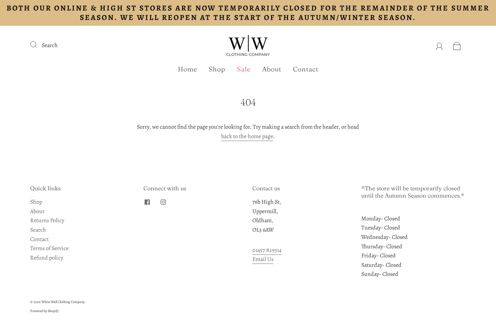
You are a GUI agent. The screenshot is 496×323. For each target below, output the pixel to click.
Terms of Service (49, 248)
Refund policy (46, 258)
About (271, 69)
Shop (217, 69)
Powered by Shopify (44, 310)
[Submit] (38, 45)
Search (50, 45)
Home (187, 69)
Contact (305, 69)
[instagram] (163, 202)
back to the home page (247, 136)
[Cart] (457, 45)
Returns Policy (47, 220)
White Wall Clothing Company (63, 301)
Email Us (262, 259)
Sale (244, 69)
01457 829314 (266, 250)
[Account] (439, 45)
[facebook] (147, 202)
